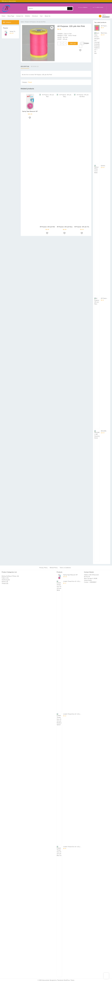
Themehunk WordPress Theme (65, 980)
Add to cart (73, 43)
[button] (51, 27)
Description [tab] (25, 66)
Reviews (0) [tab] (34, 66)
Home (22, 21)
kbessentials (45, 980)
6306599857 (106, 17)
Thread (27, 21)
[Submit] (69, 8)
